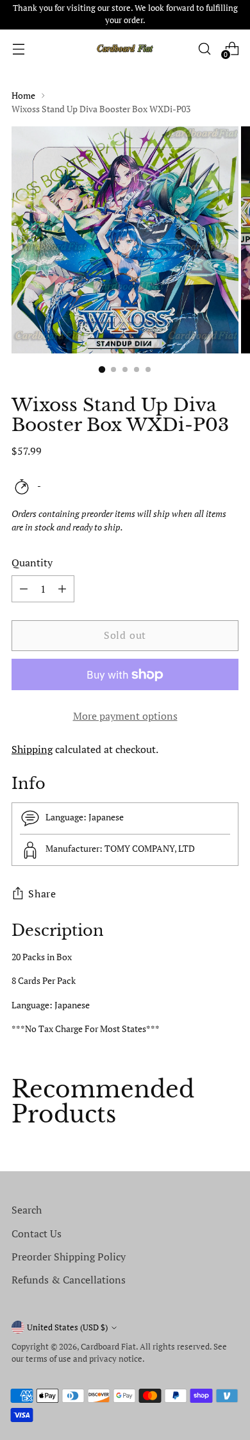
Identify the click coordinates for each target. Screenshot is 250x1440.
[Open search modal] (204, 48)
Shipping (32, 749)
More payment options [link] (125, 716)
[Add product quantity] (23, 589)
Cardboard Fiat (108, 1346)
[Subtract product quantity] (62, 589)
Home (23, 95)
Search (27, 1210)
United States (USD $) (67, 1327)
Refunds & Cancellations (69, 1280)
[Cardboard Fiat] (125, 48)
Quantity (32, 562)
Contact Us (37, 1233)
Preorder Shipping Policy (69, 1256)
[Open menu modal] (18, 48)
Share (42, 893)
